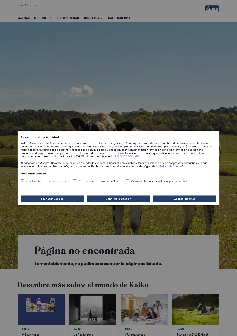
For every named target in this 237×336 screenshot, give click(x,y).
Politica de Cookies (171, 166)
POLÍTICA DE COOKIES (127, 156)
